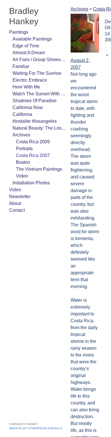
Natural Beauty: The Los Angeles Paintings (39, 118)
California (21, 104)
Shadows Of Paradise (33, 90)
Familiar (20, 56)
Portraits (24, 138)
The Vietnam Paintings (37, 159)
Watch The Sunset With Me (38, 83)
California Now (26, 97)
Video (21, 166)
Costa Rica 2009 (32, 131)
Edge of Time (25, 36)
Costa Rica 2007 (32, 145)
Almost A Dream (28, 42)
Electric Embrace (29, 70)
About (15, 193)
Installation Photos (30, 173)
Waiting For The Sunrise (35, 63)
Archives (21, 125)
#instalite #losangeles (34, 111)
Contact (17, 200)
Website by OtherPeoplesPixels (35, 428)
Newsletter (19, 186)
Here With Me (25, 77)
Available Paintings (30, 29)
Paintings (18, 22)
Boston (23, 152)
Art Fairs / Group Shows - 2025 (39, 49)
